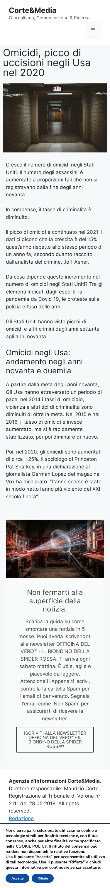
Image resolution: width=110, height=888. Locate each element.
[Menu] (93, 30)
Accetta (17, 878)
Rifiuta (43, 878)
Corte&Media (33, 10)
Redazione (21, 818)
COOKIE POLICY (31, 846)
